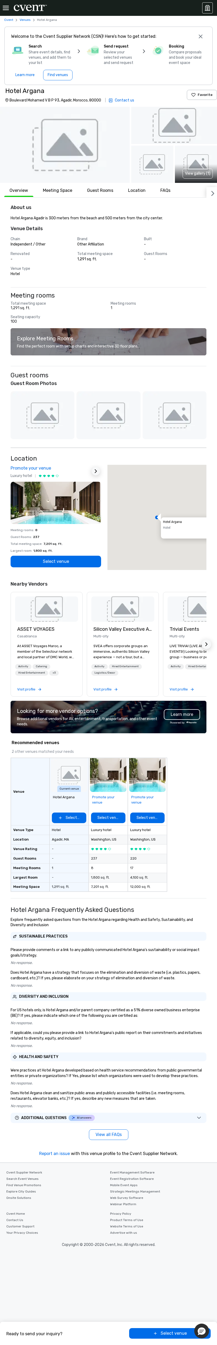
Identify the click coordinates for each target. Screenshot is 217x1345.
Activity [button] (23, 666)
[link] (46, 609)
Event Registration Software (132, 1179)
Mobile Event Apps (124, 1185)
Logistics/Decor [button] (104, 672)
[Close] (200, 36)
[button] (65, 145)
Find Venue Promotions (23, 1185)
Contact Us (14, 1220)
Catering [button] (41, 666)
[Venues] (207, 7)
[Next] (211, 192)
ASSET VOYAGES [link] (36, 629)
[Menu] (6, 8)
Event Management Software (132, 1172)
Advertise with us (123, 1233)
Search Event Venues (22, 1179)
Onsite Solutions (18, 1198)
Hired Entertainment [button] (31, 672)
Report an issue (54, 1153)
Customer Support (20, 1226)
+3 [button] (54, 672)
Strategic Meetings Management (135, 1191)
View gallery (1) (197, 173)
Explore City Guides (21, 1191)
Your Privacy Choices (22, 1233)
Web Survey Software (126, 1198)
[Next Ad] (96, 471)
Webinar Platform (123, 1204)
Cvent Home (15, 1214)
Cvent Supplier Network (24, 1172)
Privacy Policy (120, 1214)
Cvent (8, 20)
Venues (25, 20)
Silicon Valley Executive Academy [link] (122, 629)
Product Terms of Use (126, 1220)
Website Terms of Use (126, 1226)
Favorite (205, 95)
